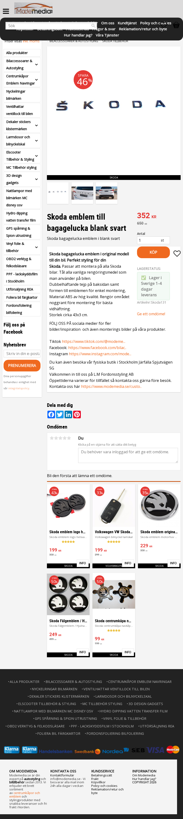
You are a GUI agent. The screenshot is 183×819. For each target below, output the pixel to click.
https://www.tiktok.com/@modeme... (93, 341)
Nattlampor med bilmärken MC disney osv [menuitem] (19, 197)
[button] (166, 25)
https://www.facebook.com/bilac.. (97, 347)
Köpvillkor (98, 782)
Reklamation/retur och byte (107, 791)
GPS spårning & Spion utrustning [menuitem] (18, 232)
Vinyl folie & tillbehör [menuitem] (15, 247)
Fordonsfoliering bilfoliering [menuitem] (18, 309)
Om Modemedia (143, 775)
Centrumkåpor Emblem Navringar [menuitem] (20, 79)
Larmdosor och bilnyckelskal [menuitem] (18, 140)
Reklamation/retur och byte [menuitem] (143, 28)
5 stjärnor (69, 438)
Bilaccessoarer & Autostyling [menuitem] (19, 64)
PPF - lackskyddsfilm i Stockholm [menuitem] (22, 277)
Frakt (94, 779)
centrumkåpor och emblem (24, 795)
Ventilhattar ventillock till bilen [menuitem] (19, 110)
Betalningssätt (101, 775)
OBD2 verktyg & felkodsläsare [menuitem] (18, 262)
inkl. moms (31, 41)
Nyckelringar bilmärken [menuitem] (15, 95)
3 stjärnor (60, 438)
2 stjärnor (56, 438)
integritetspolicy (18, 388)
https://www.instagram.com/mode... (100, 353)
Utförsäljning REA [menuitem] (19, 289)
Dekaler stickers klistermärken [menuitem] (18, 125)
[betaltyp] (91, 750)
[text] (159, 216)
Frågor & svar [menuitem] (104, 28)
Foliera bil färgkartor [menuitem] (21, 297)
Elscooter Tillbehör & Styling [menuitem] (20, 156)
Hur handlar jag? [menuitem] (78, 34)
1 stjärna (52, 438)
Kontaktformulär (62, 775)
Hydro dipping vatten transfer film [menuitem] (21, 216)
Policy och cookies (104, 786)
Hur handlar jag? (144, 779)
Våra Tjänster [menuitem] (107, 34)
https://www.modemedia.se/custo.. (111, 386)
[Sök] (93, 25)
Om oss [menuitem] (107, 22)
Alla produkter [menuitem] (17, 52)
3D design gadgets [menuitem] (14, 179)
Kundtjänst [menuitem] (127, 22)
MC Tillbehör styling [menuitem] (21, 167)
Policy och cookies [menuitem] (155, 22)
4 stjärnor (64, 438)
